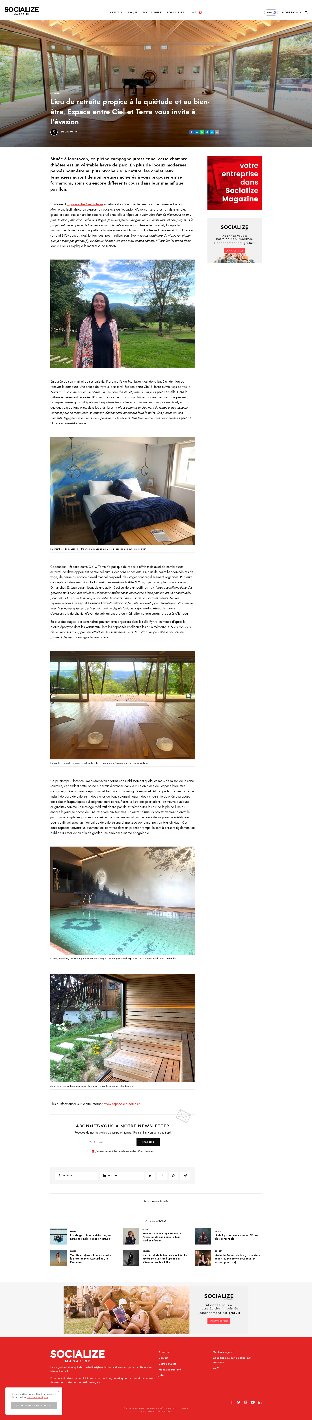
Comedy (146, 1251)
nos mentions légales (37, 1397)
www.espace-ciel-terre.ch (122, 1104)
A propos (164, 1352)
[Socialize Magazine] (22, 11)
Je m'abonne (148, 1142)
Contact (163, 1358)
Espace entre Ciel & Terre (85, 204)
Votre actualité (167, 1364)
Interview (55, 93)
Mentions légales (223, 1352)
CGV (216, 1368)
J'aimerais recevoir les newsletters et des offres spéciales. (124, 1151)
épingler (124, 313)
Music (73, 1231)
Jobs (161, 1375)
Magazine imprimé (170, 1369)
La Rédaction (71, 131)
